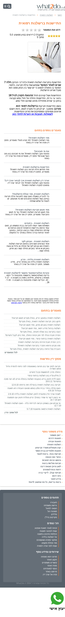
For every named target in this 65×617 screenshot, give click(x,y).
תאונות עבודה (54, 441)
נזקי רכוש (56, 476)
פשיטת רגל (52, 511)
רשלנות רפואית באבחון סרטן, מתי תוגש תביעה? (39, 325)
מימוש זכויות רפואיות (51, 460)
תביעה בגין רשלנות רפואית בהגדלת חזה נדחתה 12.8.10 (36, 385)
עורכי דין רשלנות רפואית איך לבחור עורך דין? (26, 180)
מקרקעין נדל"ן (51, 517)
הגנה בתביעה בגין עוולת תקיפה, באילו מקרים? (40, 332)
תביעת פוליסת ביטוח (51, 463)
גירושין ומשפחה (50, 505)
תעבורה (53, 502)
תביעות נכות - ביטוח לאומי (49, 454)
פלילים (54, 514)
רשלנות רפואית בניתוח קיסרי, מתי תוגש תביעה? (39, 339)
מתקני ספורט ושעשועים (47, 540)
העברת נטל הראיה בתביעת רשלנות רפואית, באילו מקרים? (35, 349)
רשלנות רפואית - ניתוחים (36, 223)
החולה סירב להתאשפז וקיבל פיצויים (45, 372)
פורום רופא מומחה (49, 557)
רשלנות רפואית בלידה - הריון (35, 259)
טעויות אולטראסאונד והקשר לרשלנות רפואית (26, 273)
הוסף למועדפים (50, 568)
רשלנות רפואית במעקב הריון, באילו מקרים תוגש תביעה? (36, 318)
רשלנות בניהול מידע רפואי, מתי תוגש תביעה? (40, 328)
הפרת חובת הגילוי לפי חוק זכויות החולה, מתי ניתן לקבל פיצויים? (32, 335)
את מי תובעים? (41, 151)
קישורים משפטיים (49, 562)
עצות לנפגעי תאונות (48, 531)
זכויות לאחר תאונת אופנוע (46, 528)
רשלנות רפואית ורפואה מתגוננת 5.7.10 (43, 409)
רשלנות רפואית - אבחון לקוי (35, 241)
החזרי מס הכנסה (53, 457)
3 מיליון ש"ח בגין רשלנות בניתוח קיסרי (43, 375)
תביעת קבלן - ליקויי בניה (49, 473)
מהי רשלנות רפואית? (38, 138)
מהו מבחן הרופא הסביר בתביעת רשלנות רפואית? (39, 345)
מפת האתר (52, 565)
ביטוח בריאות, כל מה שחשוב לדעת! (45, 482)
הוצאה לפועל (51, 508)
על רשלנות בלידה (49, 537)
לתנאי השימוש (16, 303)
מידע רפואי (56, 479)
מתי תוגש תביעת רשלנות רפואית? (32, 210)
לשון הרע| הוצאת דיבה (50, 466)
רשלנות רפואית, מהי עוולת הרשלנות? (30, 194)
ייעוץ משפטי (55, 435)
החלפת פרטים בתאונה (47, 534)
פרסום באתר (51, 571)
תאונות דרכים (55, 438)
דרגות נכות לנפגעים (52, 469)
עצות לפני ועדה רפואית (47, 546)
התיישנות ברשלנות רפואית (36, 167)
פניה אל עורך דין (50, 574)
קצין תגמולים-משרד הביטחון (48, 448)
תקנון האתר (52, 560)
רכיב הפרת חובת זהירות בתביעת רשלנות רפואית (39, 342)
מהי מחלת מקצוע (49, 543)
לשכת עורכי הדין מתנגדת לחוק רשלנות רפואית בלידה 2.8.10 (34, 394)
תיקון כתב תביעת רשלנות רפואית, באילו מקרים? (39, 321)
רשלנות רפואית (54, 444)
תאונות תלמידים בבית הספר (48, 451)
